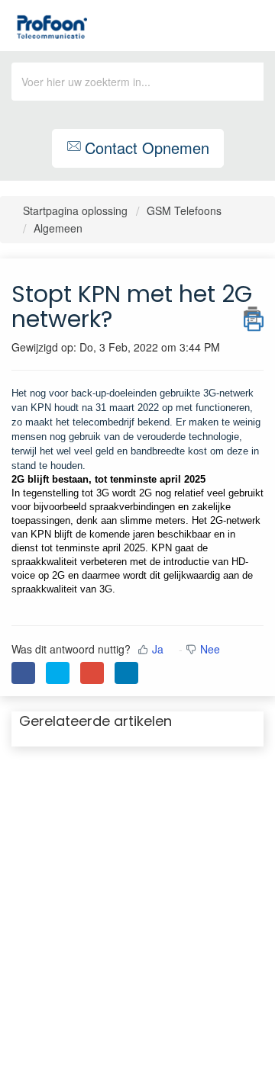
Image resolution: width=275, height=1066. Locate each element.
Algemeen (58, 228)
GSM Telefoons (184, 210)
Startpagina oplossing (77, 210)
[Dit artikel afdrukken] (254, 315)
